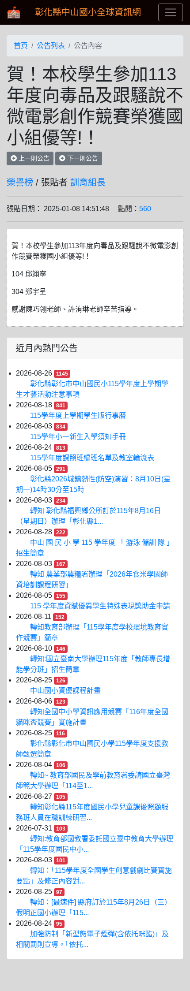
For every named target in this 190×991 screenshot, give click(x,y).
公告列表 (51, 45)
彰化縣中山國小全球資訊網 (88, 12)
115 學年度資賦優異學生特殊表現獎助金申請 (100, 606)
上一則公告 (33, 158)
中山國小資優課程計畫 (65, 690)
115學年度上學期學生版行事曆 (78, 415)
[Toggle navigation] (170, 12)
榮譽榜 (20, 182)
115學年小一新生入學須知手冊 (78, 436)
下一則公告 (81, 158)
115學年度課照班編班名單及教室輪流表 (92, 458)
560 (145, 208)
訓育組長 (88, 182)
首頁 (21, 45)
